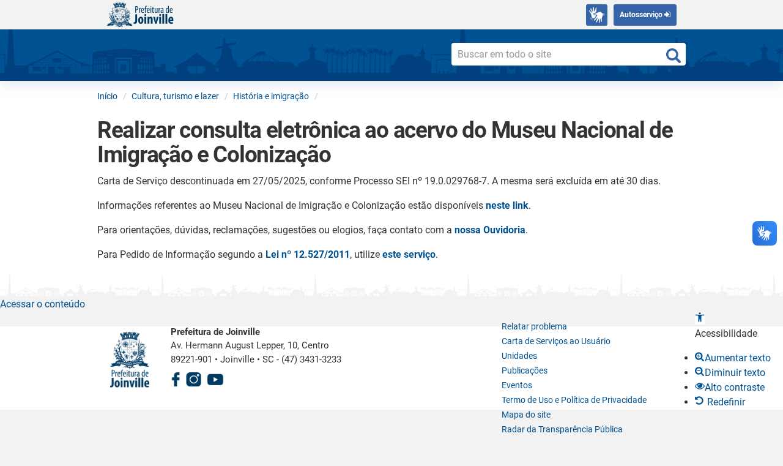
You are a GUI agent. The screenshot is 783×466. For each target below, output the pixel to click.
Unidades (519, 356)
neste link (507, 205)
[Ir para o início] (140, 14)
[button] (700, 319)
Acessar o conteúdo (42, 304)
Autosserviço (642, 14)
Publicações (524, 370)
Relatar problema (534, 326)
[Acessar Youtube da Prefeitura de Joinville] (215, 377)
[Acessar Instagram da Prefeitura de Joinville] (193, 377)
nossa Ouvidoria (490, 230)
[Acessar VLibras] (596, 15)
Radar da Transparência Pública (562, 429)
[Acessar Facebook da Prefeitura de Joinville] (175, 377)
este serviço (409, 254)
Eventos (517, 385)
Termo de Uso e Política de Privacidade (574, 400)
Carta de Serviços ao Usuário (556, 341)
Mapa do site (526, 414)
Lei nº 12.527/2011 (307, 254)
